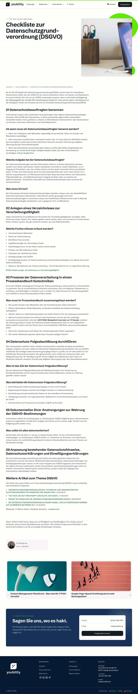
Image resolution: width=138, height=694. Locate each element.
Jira (59, 150)
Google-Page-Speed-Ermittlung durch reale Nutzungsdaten (92, 595)
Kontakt (42, 666)
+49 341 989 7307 (116, 620)
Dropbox (12, 153)
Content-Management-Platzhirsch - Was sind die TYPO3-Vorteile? (38, 595)
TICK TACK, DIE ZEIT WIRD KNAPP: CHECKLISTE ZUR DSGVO (33, 496)
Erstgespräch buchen (102, 633)
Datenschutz (103, 691)
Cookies (120, 691)
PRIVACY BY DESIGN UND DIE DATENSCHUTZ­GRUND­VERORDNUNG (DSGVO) (39, 499)
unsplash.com (53, 509)
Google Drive (28, 153)
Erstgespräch (125, 4)
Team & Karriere (45, 670)
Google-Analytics (44, 150)
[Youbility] (15, 4)
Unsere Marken (74, 670)
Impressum (112, 691)
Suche (71, 4)
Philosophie (73, 666)
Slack (54, 150)
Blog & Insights (74, 673)
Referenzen (43, 673)
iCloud (19, 153)
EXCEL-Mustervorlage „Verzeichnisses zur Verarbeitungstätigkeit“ (32, 270)
